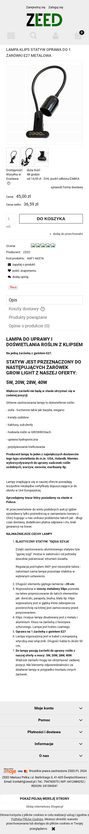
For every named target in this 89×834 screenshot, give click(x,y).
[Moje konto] (56, 35)
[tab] (44, 300)
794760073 (51, 781)
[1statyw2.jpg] (27, 157)
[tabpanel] (44, 506)
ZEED (26, 252)
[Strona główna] (44, 22)
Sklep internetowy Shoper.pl (44, 806)
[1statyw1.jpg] (12, 157)
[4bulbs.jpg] (41, 157)
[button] (11, 35)
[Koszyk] (78, 35)
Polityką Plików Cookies (27, 819)
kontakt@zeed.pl (24, 781)
